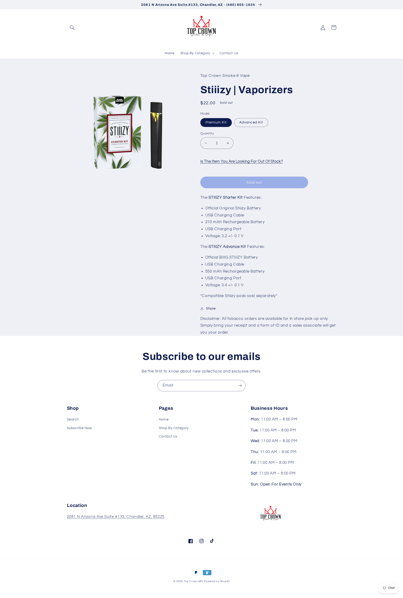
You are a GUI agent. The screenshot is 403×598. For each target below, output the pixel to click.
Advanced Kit (251, 122)
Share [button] (211, 308)
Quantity (207, 133)
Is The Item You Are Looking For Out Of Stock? (241, 161)
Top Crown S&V (193, 581)
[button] (72, 27)
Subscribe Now (79, 428)
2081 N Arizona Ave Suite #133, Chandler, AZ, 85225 (116, 517)
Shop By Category (174, 428)
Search (73, 419)
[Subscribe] (240, 385)
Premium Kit (216, 122)
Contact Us (168, 436)
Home (164, 419)
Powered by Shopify (216, 581)
